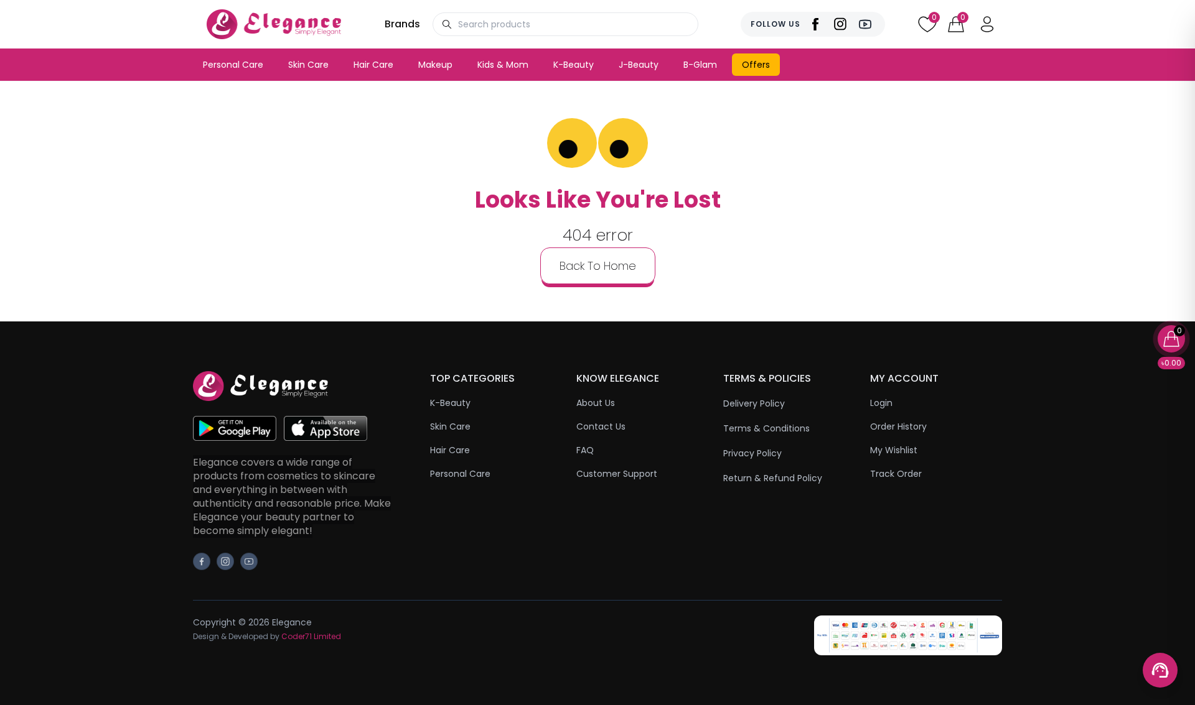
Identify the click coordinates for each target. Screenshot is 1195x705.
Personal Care (233, 64)
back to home (598, 266)
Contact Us (601, 426)
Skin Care (308, 64)
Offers (756, 64)
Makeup (435, 64)
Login (881, 403)
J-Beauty (638, 64)
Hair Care (373, 64)
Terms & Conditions (766, 428)
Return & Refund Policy (772, 478)
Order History (898, 426)
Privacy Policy (752, 453)
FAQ (585, 450)
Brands (402, 24)
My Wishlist (893, 450)
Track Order (896, 474)
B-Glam (700, 64)
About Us (595, 403)
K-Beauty (573, 64)
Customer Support (616, 474)
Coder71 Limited (311, 636)
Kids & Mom (502, 64)
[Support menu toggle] (1160, 670)
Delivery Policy (754, 403)
